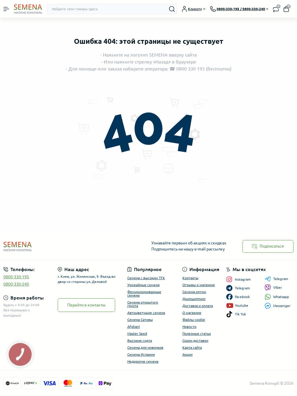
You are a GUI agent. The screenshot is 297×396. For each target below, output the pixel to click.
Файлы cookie (193, 319)
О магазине (191, 313)
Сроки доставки (195, 340)
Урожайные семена (143, 285)
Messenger (282, 306)
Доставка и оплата (197, 306)
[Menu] (6, 9)
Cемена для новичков (145, 347)
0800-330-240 (16, 284)
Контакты (190, 278)
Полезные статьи (196, 333)
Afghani (133, 326)
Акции (187, 354)
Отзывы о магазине (198, 285)
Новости (189, 326)
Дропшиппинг (194, 299)
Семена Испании (141, 354)
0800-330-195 (16, 277)
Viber (277, 287)
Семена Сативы (140, 319)
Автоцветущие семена (146, 313)
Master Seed (137, 333)
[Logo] (28, 8)
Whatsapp (281, 297)
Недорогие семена (142, 361)
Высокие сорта (139, 340)
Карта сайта (192, 347)
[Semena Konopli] (49, 246)
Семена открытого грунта (142, 304)
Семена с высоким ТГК (146, 278)
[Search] (172, 9)
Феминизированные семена (144, 293)
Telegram (280, 279)
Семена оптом (194, 292)
